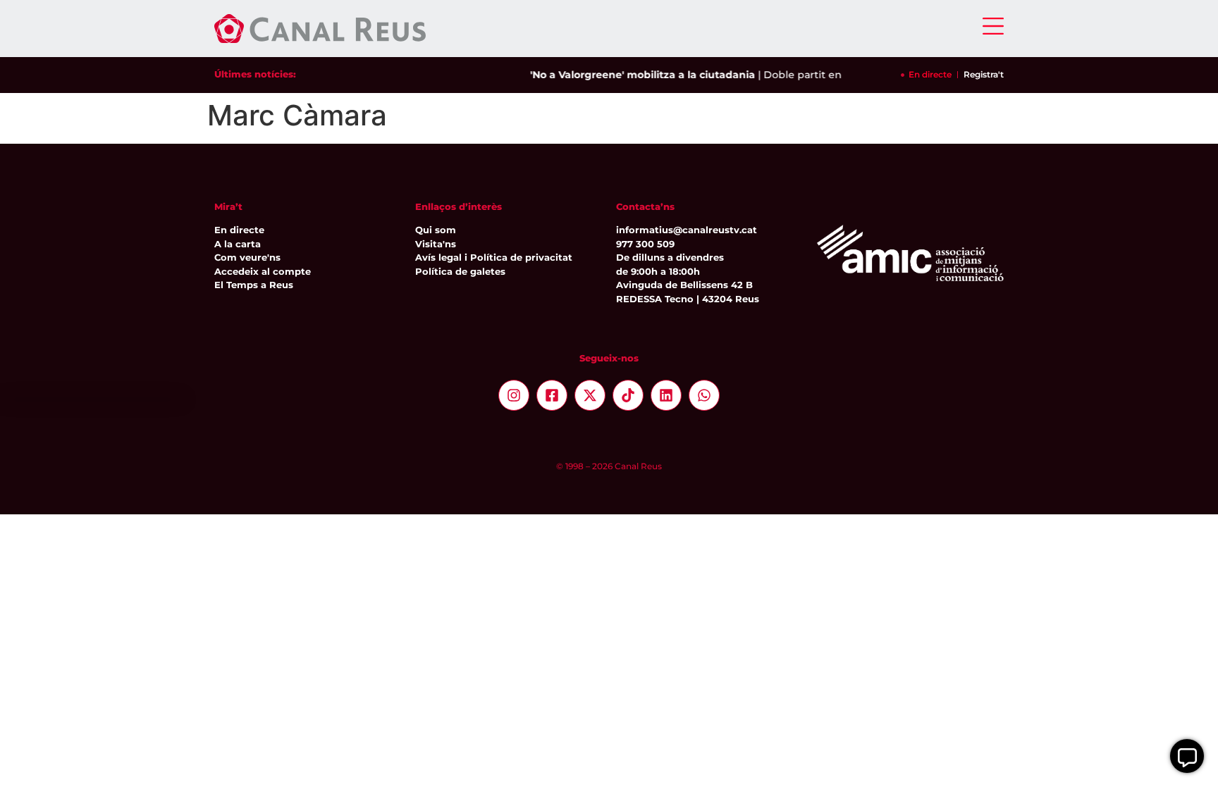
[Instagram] (513, 395)
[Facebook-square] (551, 395)
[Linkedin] (666, 395)
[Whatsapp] (704, 395)
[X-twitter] (589, 395)
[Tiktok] (628, 395)
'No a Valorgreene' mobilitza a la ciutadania (636, 74)
